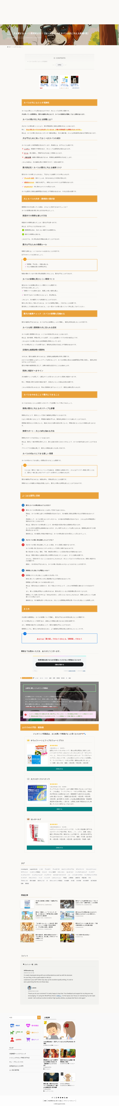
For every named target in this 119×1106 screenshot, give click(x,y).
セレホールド (70, 872)
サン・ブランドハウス (16, 1062)
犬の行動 (78, 880)
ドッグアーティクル (19, 37)
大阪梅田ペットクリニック (17, 1054)
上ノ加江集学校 (14, 1070)
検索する (59, 809)
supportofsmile (33, 869)
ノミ (69, 875)
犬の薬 (72, 880)
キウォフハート (80, 869)
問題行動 (84, 877)
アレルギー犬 (56, 869)
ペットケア (47, 877)
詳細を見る (59, 769)
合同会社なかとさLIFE (16, 1066)
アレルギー (48, 869)
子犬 (90, 877)
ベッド (40, 877)
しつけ (36, 678)
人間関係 (71, 877)
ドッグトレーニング (37, 875)
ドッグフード (47, 875)
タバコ (41, 678)
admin (34, 988)
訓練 (22, 883)
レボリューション (56, 877)
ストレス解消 (52, 872)
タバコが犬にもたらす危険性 (38, 61)
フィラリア (24, 877)
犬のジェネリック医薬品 (56, 880)
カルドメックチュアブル (68, 869)
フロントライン (33, 877)
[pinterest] (60, 1097)
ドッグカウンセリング (81, 872)
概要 (45, 1100)
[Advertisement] (52, 12)
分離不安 (77, 877)
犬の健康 (66, 880)
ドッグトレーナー (25, 875)
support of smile (72, 670)
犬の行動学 (86, 880)
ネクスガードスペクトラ (59, 875)
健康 (50, 678)
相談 (70, 678)
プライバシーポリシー (69, 1100)
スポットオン (61, 872)
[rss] (65, 1097)
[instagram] (56, 1097)
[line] (58, 1097)
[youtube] (62, 1097)
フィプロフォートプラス (91, 875)
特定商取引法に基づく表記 (55, 1100)
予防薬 (65, 877)
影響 (54, 678)
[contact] (67, 1097)
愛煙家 (58, 678)
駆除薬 (27, 883)
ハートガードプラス (77, 875)
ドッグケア (92, 872)
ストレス (44, 872)
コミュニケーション (91, 869)
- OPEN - (59, 65)
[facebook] (52, 1097)
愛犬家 (62, 678)
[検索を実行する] (39, 1017)
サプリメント (24, 872)
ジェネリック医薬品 (35, 872)
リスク (46, 678)
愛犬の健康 (33, 880)
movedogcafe (24, 869)
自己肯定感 (93, 880)
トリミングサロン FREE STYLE (19, 1058)
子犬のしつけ (24, 880)
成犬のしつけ (41, 880)
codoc (84, 670)
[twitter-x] (54, 1097)
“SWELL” (59, 996)
